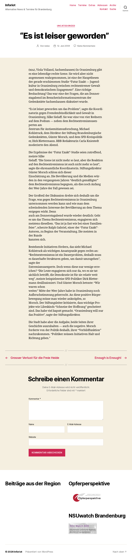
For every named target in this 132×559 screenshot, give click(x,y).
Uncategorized (66, 26)
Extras (92, 5)
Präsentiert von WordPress (39, 551)
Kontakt (104, 9)
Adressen (102, 5)
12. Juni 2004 (63, 46)
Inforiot (10, 5)
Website (32, 437)
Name (31, 424)
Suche (113, 9)
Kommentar (35, 399)
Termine (82, 5)
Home (73, 5)
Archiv (113, 5)
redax (47, 46)
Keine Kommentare (86, 46)
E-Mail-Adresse (74, 424)
